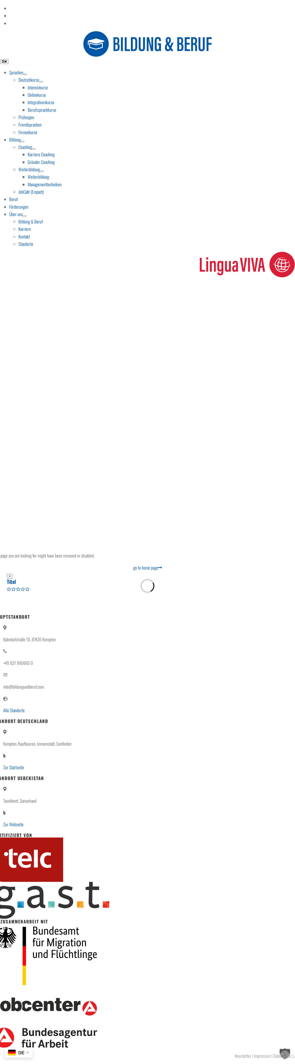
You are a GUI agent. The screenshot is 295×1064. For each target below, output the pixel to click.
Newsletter (243, 1055)
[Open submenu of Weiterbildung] (42, 171)
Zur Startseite (13, 767)
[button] (285, 1054)
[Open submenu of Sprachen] (25, 74)
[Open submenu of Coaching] (34, 149)
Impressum (262, 1055)
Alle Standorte (14, 710)
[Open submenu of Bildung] (22, 141)
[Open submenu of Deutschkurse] (41, 81)
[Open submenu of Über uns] (25, 216)
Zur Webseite (13, 824)
